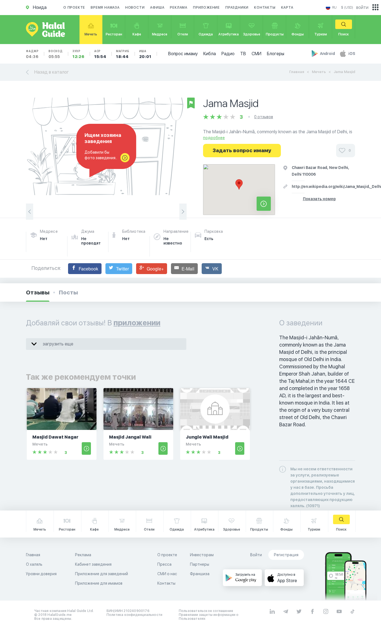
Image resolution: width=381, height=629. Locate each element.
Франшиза (199, 574)
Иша (145, 54)
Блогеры (275, 53)
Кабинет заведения (93, 564)
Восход (56, 54)
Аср (100, 54)
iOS (351, 53)
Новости (135, 7)
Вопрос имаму (183, 53)
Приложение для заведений (101, 574)
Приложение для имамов (98, 583)
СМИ (256, 53)
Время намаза (105, 7)
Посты (68, 292)
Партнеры (199, 564)
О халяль (34, 564)
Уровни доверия (41, 574)
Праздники (237, 7)
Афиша (157, 7)
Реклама (178, 7)
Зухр (79, 54)
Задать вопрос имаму (242, 150)
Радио (228, 53)
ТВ (243, 53)
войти (362, 7)
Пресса (164, 564)
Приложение (206, 7)
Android (328, 53)
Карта (287, 7)
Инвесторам (202, 555)
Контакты (264, 7)
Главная (296, 72)
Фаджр (32, 54)
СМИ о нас (167, 574)
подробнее (214, 138)
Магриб (122, 54)
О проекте (74, 7)
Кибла (209, 53)
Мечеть (319, 72)
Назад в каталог (51, 72)
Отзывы (37, 292)
